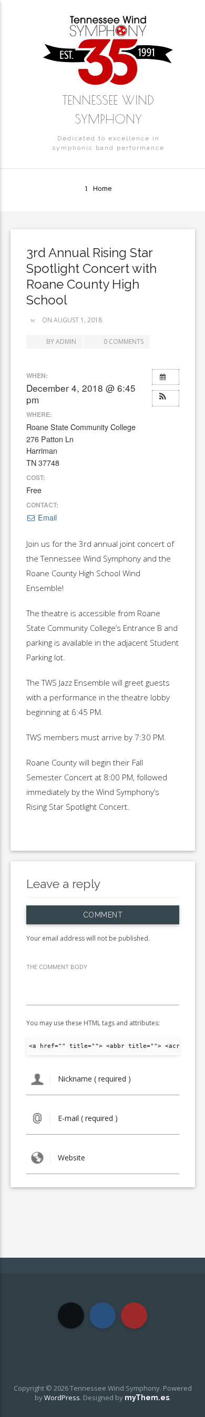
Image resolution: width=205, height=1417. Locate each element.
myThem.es (147, 1397)
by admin (61, 341)
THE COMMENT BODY (56, 967)
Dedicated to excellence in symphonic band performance (108, 143)
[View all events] (165, 377)
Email (46, 517)
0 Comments (124, 341)
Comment (102, 915)
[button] (165, 397)
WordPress (62, 1397)
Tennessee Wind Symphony (108, 109)
